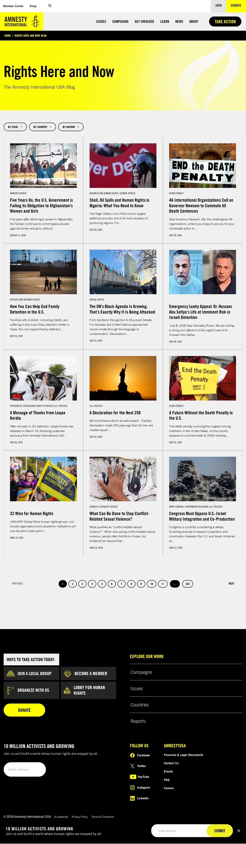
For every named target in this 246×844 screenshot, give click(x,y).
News (179, 21)
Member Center (15, 6)
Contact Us (171, 763)
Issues (101, 21)
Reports (138, 721)
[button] (50, 6)
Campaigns (120, 21)
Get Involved (144, 21)
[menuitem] (13, 6)
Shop (35, 6)
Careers (169, 788)
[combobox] (15, 127)
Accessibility (61, 816)
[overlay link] (43, 190)
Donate (238, 5)
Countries (139, 704)
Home (7, 35)
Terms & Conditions (102, 816)
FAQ (167, 780)
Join (218, 5)
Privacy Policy (80, 816)
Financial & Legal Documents (183, 755)
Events (168, 771)
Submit (36, 769)
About (193, 21)
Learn (164, 21)
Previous (17, 583)
